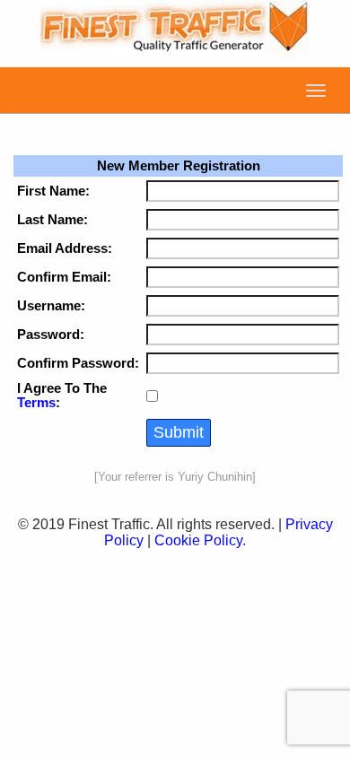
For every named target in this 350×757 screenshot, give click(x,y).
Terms (36, 403)
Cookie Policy (198, 540)
